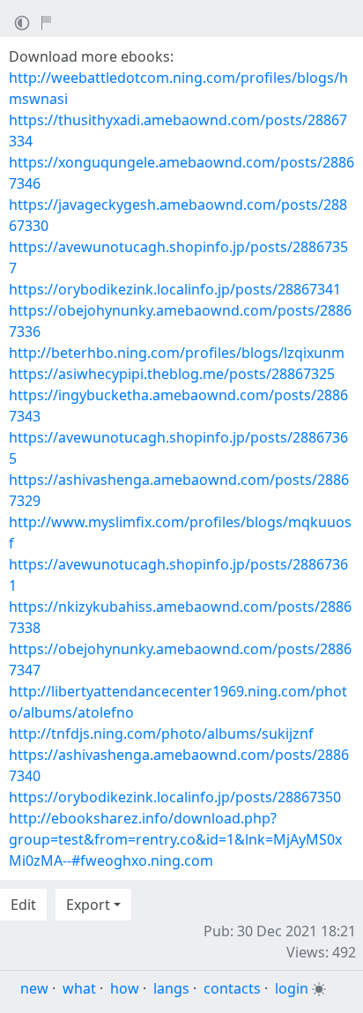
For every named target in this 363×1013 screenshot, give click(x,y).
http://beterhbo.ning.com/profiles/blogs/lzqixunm (176, 352)
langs (171, 988)
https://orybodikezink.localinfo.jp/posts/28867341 (175, 289)
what (79, 988)
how (124, 988)
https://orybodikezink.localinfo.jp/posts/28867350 (175, 797)
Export (88, 904)
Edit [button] (23, 904)
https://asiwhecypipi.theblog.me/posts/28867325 (172, 374)
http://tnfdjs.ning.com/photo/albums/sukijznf (161, 733)
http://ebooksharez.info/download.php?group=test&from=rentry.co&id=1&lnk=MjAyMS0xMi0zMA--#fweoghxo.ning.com (175, 839)
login (291, 988)
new (34, 988)
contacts (232, 988)
